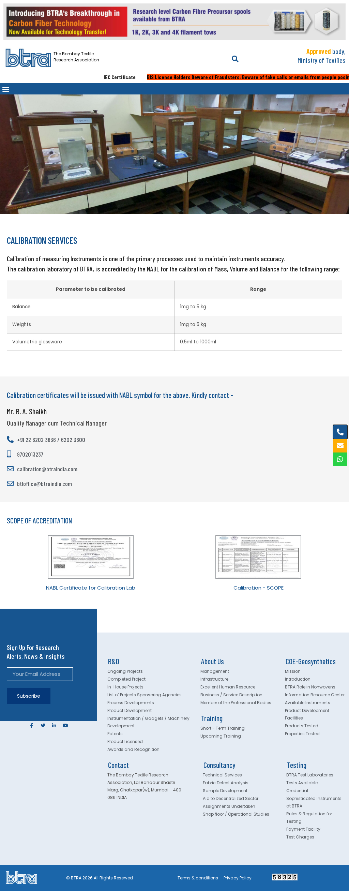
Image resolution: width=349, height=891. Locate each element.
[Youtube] (65, 725)
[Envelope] (340, 445)
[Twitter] (43, 725)
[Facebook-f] (31, 725)
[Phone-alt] (340, 432)
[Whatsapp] (340, 459)
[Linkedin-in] (54, 725)
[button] (235, 59)
